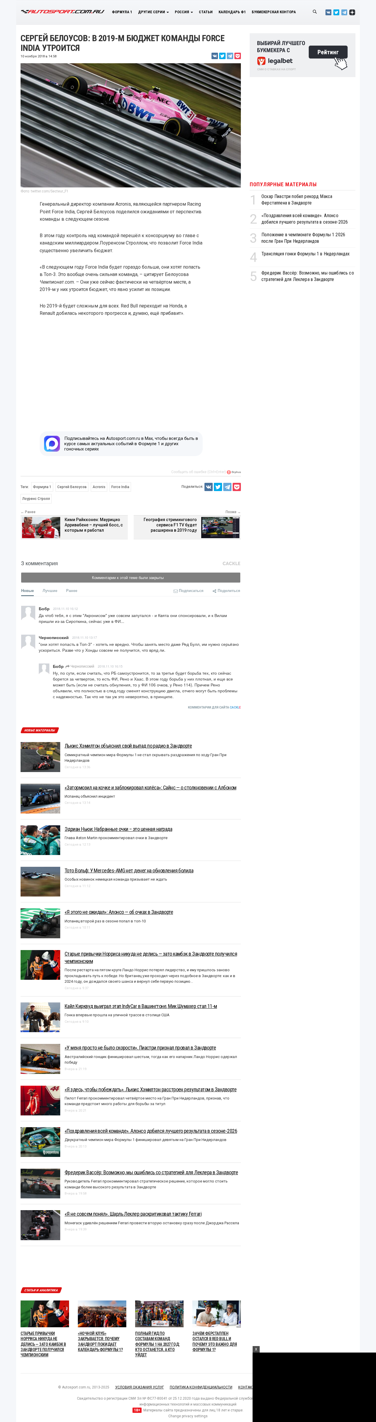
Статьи (206, 12)
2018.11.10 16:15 (110, 666)
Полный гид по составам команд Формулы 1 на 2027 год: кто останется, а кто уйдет (157, 1344)
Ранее (71, 590)
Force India (120, 487)
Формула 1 (122, 12)
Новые (27, 590)
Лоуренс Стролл (36, 499)
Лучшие (50, 590)
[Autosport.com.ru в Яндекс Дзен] (352, 12)
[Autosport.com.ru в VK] (328, 12)
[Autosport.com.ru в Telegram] (344, 12)
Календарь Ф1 (232, 12)
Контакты (247, 1387)
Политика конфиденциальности (201, 1387)
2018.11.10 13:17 (84, 637)
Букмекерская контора (274, 12)
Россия (182, 12)
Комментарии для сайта (214, 707)
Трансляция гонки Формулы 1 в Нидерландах (305, 254)
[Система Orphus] (234, 472)
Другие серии (152, 12)
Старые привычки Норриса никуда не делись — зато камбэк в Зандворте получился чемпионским (43, 1344)
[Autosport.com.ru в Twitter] (336, 12)
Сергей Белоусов (72, 487)
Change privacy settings (188, 1416)
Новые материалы (40, 730)
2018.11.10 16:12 (65, 608)
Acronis (99, 487)
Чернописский (82, 665)
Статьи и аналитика (41, 1290)
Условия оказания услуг (139, 1387)
